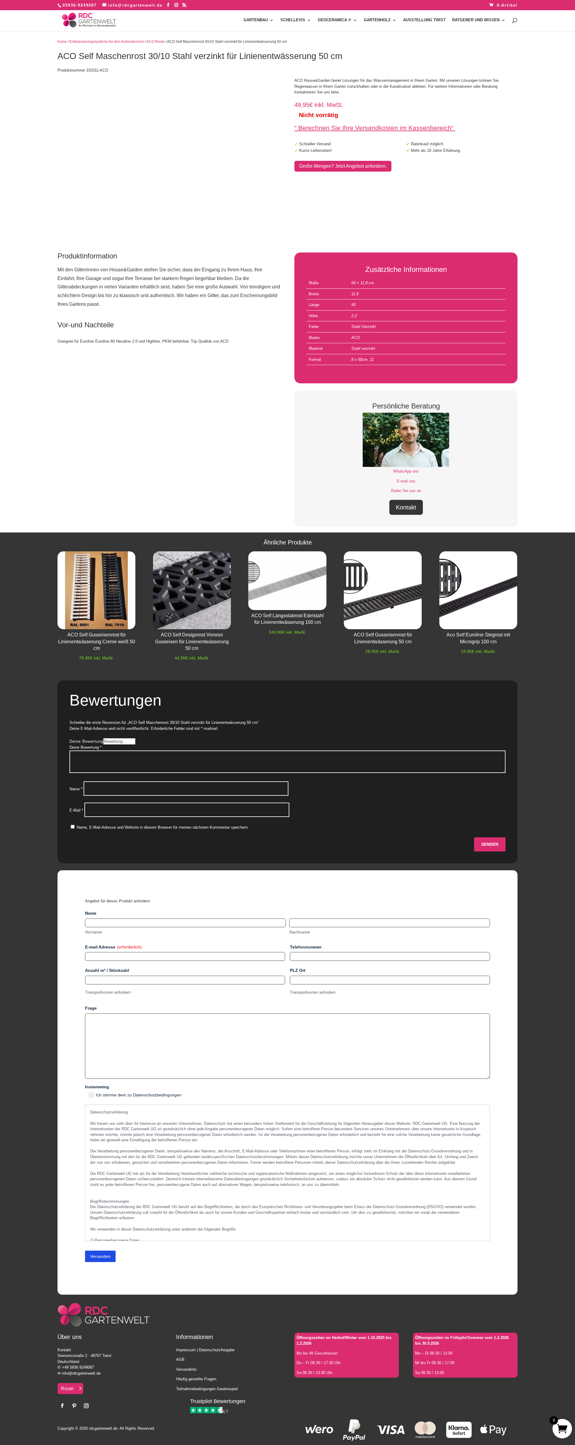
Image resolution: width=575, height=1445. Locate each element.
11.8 (354, 294)
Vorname (93, 932)
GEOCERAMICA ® (334, 20)
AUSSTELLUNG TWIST (424, 20)
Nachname (299, 932)
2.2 (354, 316)
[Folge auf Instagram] (86, 1406)
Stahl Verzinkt (363, 326)
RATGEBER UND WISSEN (476, 20)
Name (75, 789)
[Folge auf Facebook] (62, 1406)
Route (67, 1388)
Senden (489, 844)
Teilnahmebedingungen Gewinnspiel (207, 1389)
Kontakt (406, 507)
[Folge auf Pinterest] (74, 1406)
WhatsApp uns (406, 471)
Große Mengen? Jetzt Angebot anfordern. (343, 166)
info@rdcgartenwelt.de (81, 1373)
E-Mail (76, 810)
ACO (355, 337)
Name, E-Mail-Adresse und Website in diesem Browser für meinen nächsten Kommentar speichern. (163, 827)
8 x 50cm (359, 359)
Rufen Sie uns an (406, 490)
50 (353, 304)
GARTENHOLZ (377, 20)
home (62, 42)
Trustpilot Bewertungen (217, 1401)
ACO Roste (155, 42)
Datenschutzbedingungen (157, 1095)
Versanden (100, 1256)
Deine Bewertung (86, 741)
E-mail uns (406, 481)
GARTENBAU (255, 20)
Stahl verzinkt (363, 348)
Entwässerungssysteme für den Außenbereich (106, 42)
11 (372, 359)
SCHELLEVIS (292, 20)
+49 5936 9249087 (78, 1367)
